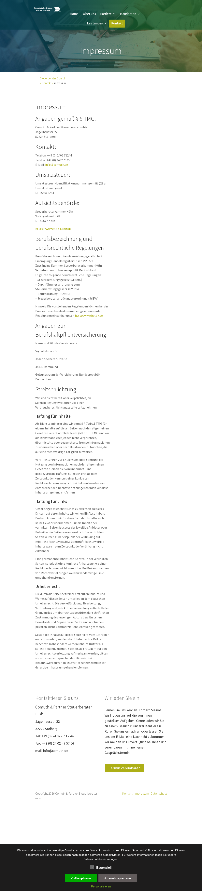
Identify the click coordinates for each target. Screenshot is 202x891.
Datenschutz (159, 793)
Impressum (142, 793)
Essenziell (103, 867)
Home (74, 14)
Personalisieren (101, 886)
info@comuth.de (56, 165)
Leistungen (95, 23)
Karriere (106, 14)
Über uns (89, 14)
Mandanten (128, 14)
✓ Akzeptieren (81, 878)
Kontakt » (48, 83)
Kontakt (117, 23)
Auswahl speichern (117, 878)
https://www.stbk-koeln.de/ (54, 229)
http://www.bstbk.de (89, 315)
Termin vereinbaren (124, 768)
